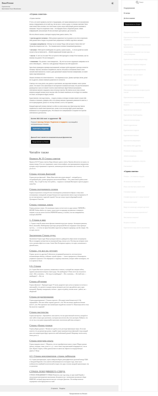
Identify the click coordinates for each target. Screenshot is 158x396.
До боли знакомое (129, 18)
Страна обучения (38, 281)
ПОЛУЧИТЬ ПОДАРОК (41, 129)
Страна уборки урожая (40, 325)
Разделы (62, 388)
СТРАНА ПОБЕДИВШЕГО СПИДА (47, 371)
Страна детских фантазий (42, 173)
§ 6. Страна (35, 266)
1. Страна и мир (37, 219)
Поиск (139, 2)
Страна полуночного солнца (43, 189)
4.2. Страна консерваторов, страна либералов (52, 356)
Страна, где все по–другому (43, 250)
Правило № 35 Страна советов (44, 158)
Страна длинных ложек (41, 204)
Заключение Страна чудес (42, 235)
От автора (127, 13)
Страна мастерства (38, 312)
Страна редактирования (41, 296)
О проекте (54, 388)
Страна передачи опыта (41, 340)
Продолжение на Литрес (132, 24)
